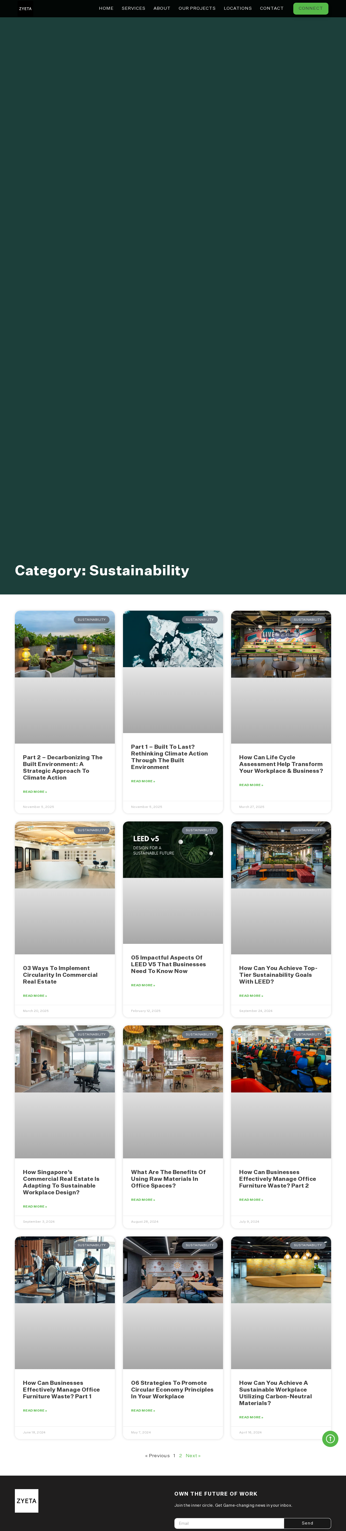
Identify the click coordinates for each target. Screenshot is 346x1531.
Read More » (35, 792)
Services (133, 8)
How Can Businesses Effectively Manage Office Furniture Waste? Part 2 (277, 1179)
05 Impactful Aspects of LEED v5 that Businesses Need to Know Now (168, 964)
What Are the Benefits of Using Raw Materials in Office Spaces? (168, 1179)
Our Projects (197, 8)
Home (106, 8)
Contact (272, 8)
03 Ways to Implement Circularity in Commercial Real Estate (60, 975)
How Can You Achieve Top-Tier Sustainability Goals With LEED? (278, 975)
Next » (193, 1455)
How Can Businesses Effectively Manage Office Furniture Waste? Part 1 (61, 1390)
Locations (238, 8)
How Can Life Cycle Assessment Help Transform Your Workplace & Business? (281, 764)
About (162, 8)
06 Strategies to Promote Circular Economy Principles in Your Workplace (172, 1390)
